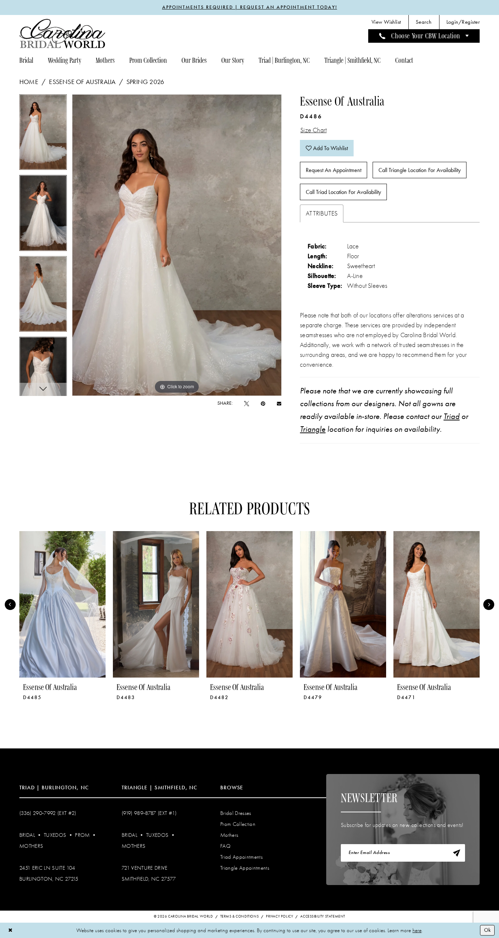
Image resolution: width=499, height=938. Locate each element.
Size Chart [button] (313, 130)
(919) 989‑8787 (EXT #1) (149, 813)
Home (28, 82)
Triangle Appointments (244, 868)
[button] (463, 22)
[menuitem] (386, 22)
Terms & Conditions (239, 916)
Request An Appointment (333, 170)
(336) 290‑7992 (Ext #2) (47, 813)
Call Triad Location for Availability (343, 191)
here (417, 930)
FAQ (225, 846)
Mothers (31, 846)
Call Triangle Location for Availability (419, 170)
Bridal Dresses (235, 813)
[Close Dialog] (10, 930)
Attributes (322, 213)
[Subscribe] (456, 853)
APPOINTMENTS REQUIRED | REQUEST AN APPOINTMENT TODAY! (249, 7)
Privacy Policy (279, 916)
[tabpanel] (43, 134)
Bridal (27, 835)
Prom (82, 835)
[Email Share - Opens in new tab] (279, 403)
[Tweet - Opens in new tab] (247, 403)
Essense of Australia (82, 82)
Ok (487, 930)
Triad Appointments (241, 857)
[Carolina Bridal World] (62, 33)
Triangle (312, 429)
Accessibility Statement (322, 916)
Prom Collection (237, 824)
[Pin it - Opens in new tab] (263, 403)
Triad (451, 416)
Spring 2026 (145, 82)
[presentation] (62, 604)
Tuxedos (55, 835)
